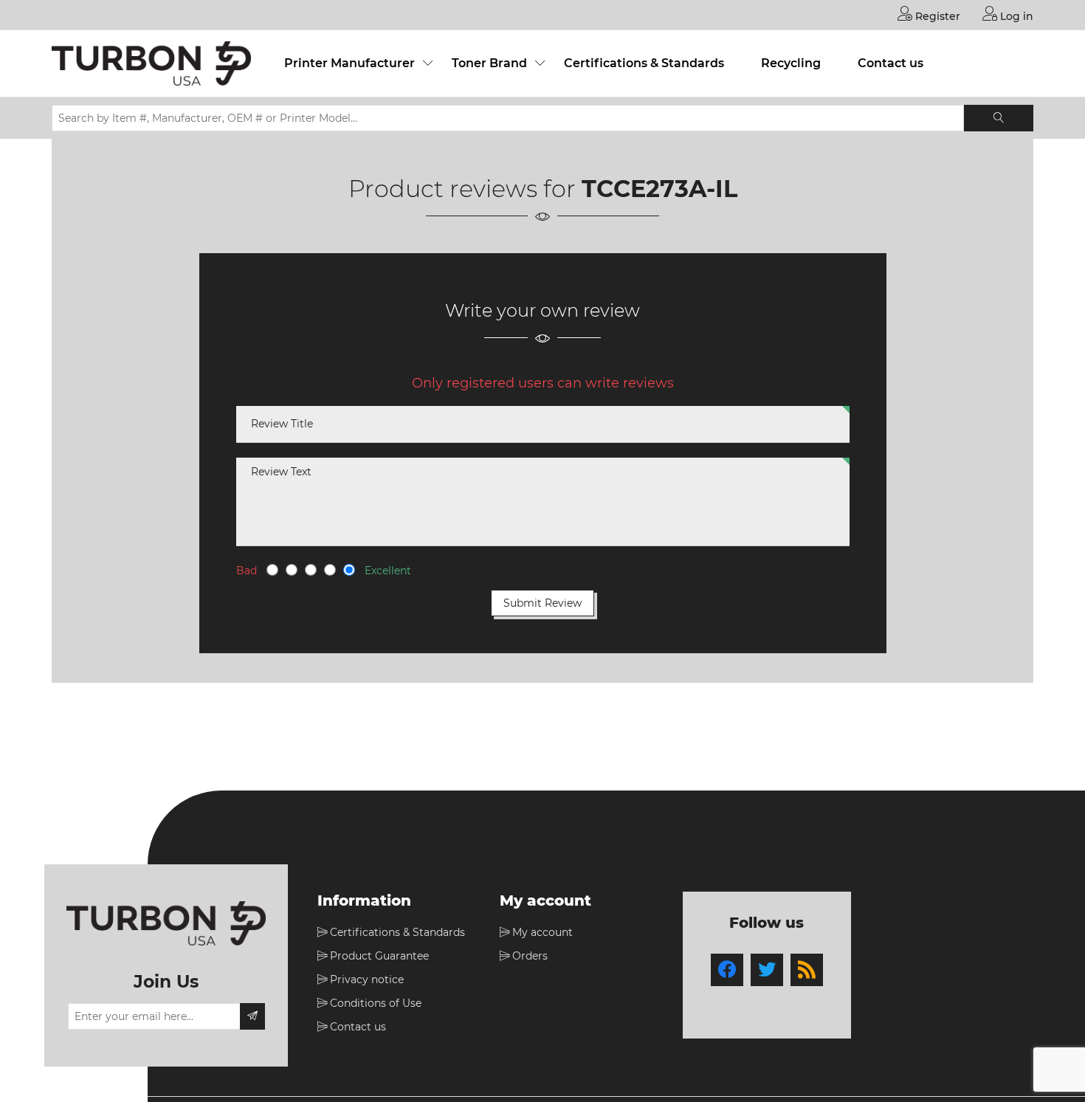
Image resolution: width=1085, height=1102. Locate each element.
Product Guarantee (379, 955)
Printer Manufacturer (349, 63)
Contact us (890, 63)
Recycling (791, 63)
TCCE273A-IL (659, 188)
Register (936, 16)
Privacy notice (367, 979)
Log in (1015, 16)
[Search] (998, 118)
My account (542, 932)
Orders (530, 955)
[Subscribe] (252, 1016)
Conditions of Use (375, 1003)
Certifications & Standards (644, 63)
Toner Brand (489, 63)
